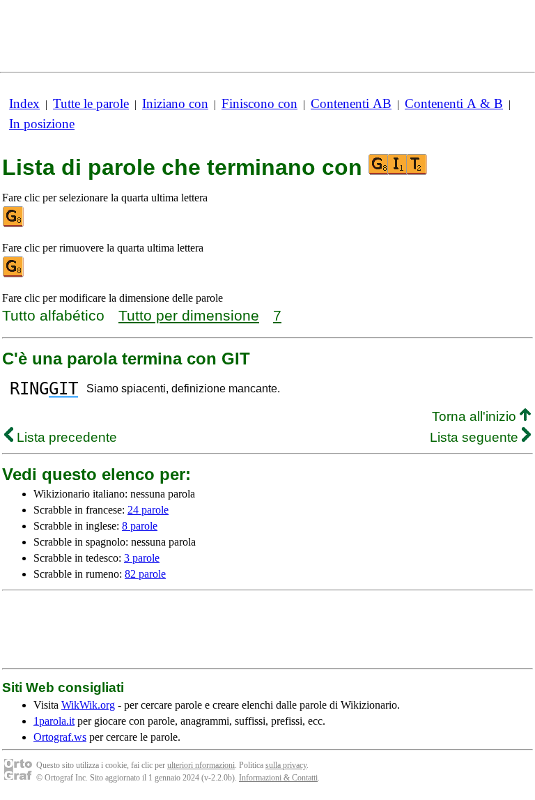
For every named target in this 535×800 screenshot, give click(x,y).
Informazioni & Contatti (278, 778)
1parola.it (54, 721)
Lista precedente (65, 437)
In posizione (42, 123)
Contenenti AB (351, 103)
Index (24, 103)
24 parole (148, 510)
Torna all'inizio (476, 416)
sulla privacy (286, 765)
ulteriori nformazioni (201, 765)
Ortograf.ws (59, 737)
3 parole (142, 558)
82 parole (145, 574)
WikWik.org (88, 705)
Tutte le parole (91, 103)
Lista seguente (476, 437)
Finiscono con (259, 103)
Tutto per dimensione (188, 315)
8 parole (139, 526)
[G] (14, 224)
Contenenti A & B (454, 103)
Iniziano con (175, 103)
